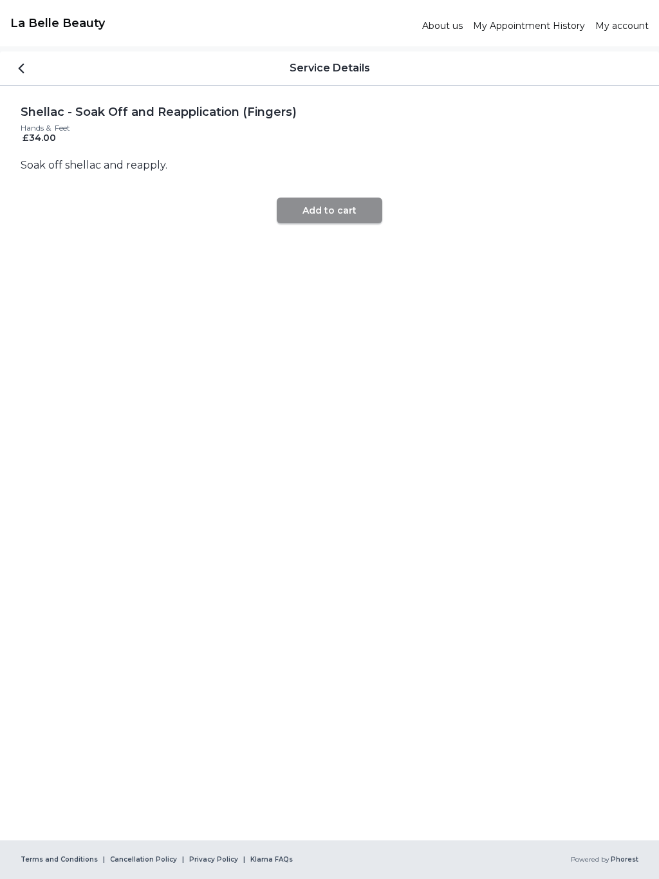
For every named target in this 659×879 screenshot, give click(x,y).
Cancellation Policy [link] (143, 860)
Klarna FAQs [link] (271, 860)
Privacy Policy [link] (213, 860)
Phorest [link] (624, 860)
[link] (211, 23)
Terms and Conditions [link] (59, 860)
